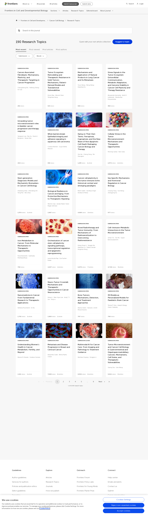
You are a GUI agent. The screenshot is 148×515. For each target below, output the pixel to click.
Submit (111, 491)
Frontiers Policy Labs (85, 482)
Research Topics (77, 11)
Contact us (112, 486)
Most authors (61, 49)
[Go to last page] (109, 381)
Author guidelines (19, 477)
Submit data (86, 4)
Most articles (47, 49)
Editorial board (91, 11)
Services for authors (20, 482)
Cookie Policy (45, 508)
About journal (105, 11)
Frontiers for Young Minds (87, 486)
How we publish (52, 491)
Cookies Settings (123, 500)
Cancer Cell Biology (56, 21)
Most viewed (34, 49)
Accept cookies (123, 511)
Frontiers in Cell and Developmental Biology (33, 21)
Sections (54, 11)
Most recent (21, 49)
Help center (113, 477)
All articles (53, 4)
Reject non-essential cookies (123, 505)
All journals (41, 4)
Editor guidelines (19, 491)
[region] (74, 505)
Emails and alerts (115, 482)
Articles (65, 11)
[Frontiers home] (16, 20)
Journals (49, 486)
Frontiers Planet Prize (85, 491)
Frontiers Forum (83, 477)
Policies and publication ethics (24, 486)
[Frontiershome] (11, 3)
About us (26, 4)
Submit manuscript (70, 4)
